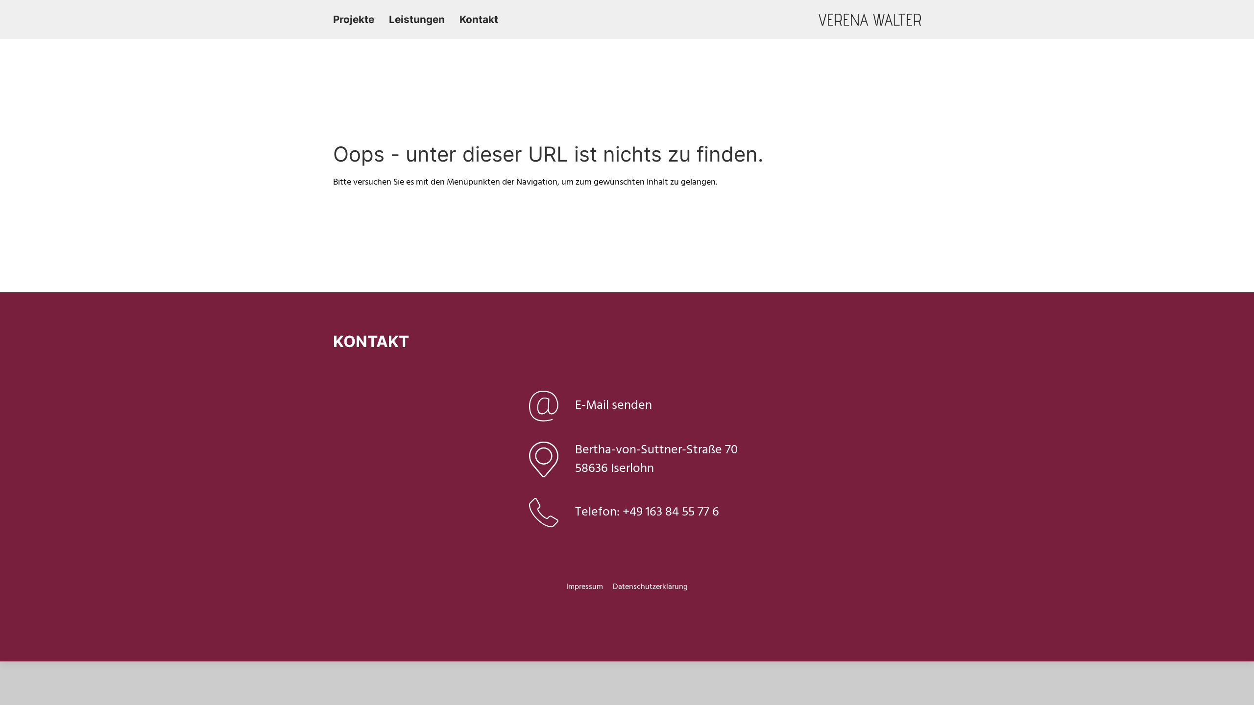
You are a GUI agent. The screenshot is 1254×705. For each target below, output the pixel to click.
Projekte (353, 19)
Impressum (584, 587)
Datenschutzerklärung (650, 587)
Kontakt (478, 19)
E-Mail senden (613, 406)
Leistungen (417, 19)
